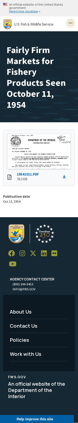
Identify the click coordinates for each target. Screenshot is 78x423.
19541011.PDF (28, 174)
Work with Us (25, 353)
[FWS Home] (7, 24)
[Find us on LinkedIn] (45, 253)
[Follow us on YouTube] (14, 264)
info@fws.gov (23, 289)
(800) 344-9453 (22, 284)
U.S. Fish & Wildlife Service (33, 24)
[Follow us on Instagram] (23, 253)
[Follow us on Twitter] (34, 253)
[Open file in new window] (9, 177)
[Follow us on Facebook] (13, 253)
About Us (21, 311)
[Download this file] (65, 177)
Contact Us (23, 325)
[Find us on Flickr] (55, 253)
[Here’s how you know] (39, 8)
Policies (19, 339)
